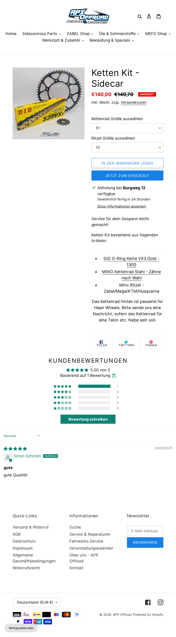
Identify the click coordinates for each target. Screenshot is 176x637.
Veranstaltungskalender (91, 548)
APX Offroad (122, 614)
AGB (17, 534)
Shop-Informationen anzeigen (121, 206)
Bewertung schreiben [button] (88, 419)
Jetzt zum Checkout (127, 175)
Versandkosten (133, 102)
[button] (63, 386)
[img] (15, 448)
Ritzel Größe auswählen (113, 138)
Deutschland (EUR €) (35, 602)
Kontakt (76, 568)
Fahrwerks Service (86, 541)
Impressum (23, 548)
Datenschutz (24, 541)
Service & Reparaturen (89, 534)
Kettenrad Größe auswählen (117, 118)
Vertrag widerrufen (21, 628)
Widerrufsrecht (26, 568)
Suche (75, 527)
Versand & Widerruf (31, 527)
